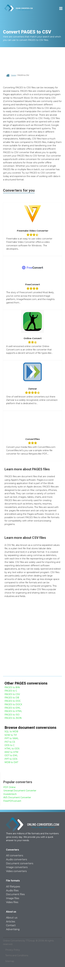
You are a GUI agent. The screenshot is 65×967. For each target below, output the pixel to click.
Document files (15, 894)
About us (11, 917)
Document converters (19, 863)
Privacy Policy (12, 949)
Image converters (17, 867)
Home (13, 75)
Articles (10, 921)
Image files (12, 898)
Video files (12, 902)
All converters (14, 855)
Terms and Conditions (16, 955)
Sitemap (9, 961)
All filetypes (13, 886)
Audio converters (16, 859)
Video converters (16, 871)
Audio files (12, 890)
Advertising (13, 929)
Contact (11, 925)
